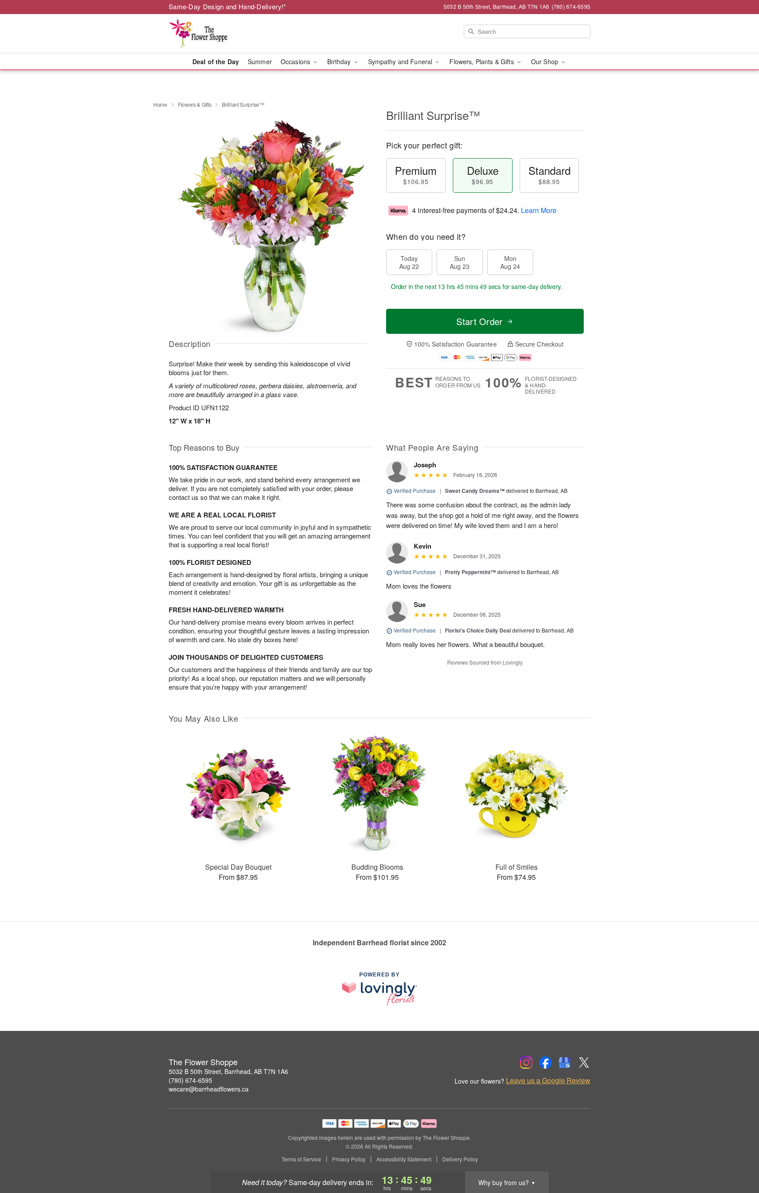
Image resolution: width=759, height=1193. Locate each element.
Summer (260, 61)
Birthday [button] (339, 61)
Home (160, 104)
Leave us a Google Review (548, 1080)
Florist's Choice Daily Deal (478, 630)
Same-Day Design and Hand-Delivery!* (227, 6)
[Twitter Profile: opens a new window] (584, 1062)
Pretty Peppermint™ (470, 572)
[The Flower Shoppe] (232, 34)
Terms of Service (301, 1159)
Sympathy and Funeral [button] (401, 61)
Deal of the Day (215, 61)
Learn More (539, 210)
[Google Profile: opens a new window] (565, 1062)
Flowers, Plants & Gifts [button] (482, 61)
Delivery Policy (460, 1159)
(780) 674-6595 (190, 1080)
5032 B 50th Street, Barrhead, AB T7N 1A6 (228, 1071)
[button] (736, 1156)
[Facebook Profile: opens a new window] (545, 1062)
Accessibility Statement (403, 1159)
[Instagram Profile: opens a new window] (526, 1062)
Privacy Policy (348, 1159)
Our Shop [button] (545, 61)
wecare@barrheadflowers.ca (209, 1089)
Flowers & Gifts (195, 104)
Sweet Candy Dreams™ (475, 491)
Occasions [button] (296, 61)
